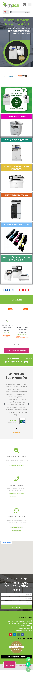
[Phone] (28, 664)
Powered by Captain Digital (23, 665)
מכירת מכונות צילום (16, 195)
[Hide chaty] (28, 669)
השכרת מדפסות (16, 116)
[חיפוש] (11, 12)
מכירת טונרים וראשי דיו (16, 224)
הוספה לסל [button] (24, 320)
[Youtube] (10, 634)
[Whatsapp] (18, 634)
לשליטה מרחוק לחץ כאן (17, 657)
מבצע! (27, 309)
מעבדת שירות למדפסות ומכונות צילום (16, 258)
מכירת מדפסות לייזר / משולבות (16, 167)
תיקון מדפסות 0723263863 (16, 497)
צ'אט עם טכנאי (16, 530)
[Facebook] (22, 634)
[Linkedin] (14, 634)
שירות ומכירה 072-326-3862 (16, 493)
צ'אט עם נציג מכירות (17, 527)
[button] (29, 4)
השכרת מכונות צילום (16, 140)
